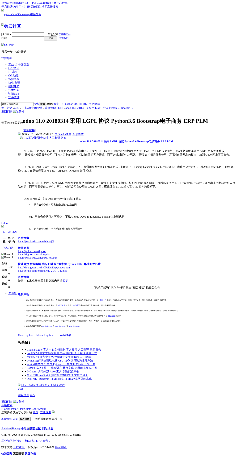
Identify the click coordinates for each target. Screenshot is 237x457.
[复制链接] (29, 130)
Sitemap (16, 428)
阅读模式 (78, 134)
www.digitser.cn (60, 326)
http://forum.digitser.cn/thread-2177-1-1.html (42, 270)
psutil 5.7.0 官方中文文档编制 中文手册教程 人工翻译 (59, 356)
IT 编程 (12, 71)
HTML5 (83, 103)
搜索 (36, 103)
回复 (65, 280)
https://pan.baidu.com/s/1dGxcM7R (37, 257)
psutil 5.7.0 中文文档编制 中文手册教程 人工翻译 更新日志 (62, 353)
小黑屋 (25, 428)
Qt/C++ (28, 3)
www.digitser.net (74, 326)
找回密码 (64, 34)
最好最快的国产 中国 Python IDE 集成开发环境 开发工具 (61, 364)
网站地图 (41, 6)
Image (14, 408)
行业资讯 (13, 68)
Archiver (6, 428)
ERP (60, 107)
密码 (4, 38)
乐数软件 (19, 447)
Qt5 (76, 103)
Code (35, 408)
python (29, 335)
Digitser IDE (51, 335)
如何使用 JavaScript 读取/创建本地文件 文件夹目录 (57, 375)
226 (14, 231)
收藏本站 (18, 3)
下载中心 (56, 3)
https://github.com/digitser (32, 251)
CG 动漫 (13, 75)
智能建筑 (13, 86)
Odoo (4, 223)
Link (21, 408)
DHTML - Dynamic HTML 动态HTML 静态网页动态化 (59, 378)
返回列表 (6, 111)
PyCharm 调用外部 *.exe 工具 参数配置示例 (53, 371)
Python (36, 3)
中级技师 (6, 247)
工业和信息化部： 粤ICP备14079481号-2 (25, 440)
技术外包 (13, 90)
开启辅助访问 (9, 6)
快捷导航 (6, 58)
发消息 (12, 293)
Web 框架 (65, 335)
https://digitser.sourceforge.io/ (34, 254)
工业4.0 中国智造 (18, 64)
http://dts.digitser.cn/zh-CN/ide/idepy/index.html (44, 267)
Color (7, 408)
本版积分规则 (9, 418)
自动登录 (53, 34)
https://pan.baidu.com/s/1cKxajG (36, 241)
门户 (21, 6)
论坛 (13, 93)
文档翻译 (94, 103)
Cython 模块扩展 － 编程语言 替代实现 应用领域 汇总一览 (62, 367)
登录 (35, 412)
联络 (65, 3)
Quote (27, 408)
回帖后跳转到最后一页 (48, 418)
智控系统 (13, 79)
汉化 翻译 (14, 82)
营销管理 (50, 107)
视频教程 (45, 3)
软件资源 (13, 97)
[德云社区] (11, 26)
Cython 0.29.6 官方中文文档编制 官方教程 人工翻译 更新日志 (64, 349)
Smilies (42, 408)
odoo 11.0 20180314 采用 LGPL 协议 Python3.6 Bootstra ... (99, 107)
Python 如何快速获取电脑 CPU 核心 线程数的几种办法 (60, 360)
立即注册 (64, 38)
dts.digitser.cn (47, 326)
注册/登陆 (30, 6)
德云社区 (6, 107)
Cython (69, 103)
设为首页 (6, 3)
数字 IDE (58, 103)
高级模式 (6, 405)
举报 (32, 395)
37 (4, 231)
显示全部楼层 (63, 134)
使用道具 (23, 395)
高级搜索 (52, 6)
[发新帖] (18, 111)
